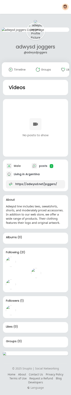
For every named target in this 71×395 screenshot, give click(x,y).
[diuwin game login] (11, 273)
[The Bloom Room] (49, 262)
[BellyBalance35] (11, 284)
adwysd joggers (35, 46)
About (22, 374)
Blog (59, 378)
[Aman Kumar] (23, 262)
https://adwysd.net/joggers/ (36, 184)
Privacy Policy (54, 374)
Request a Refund (41, 378)
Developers (35, 382)
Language (37, 387)
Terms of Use (18, 378)
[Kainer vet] (49, 273)
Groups (11, 341)
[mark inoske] (36, 262)
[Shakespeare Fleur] (11, 310)
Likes (9, 326)
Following (12, 252)
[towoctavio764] (36, 273)
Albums (11, 237)
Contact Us (36, 374)
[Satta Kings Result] (23, 273)
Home (11, 374)
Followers (12, 300)
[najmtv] (11, 262)
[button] (65, 7)
